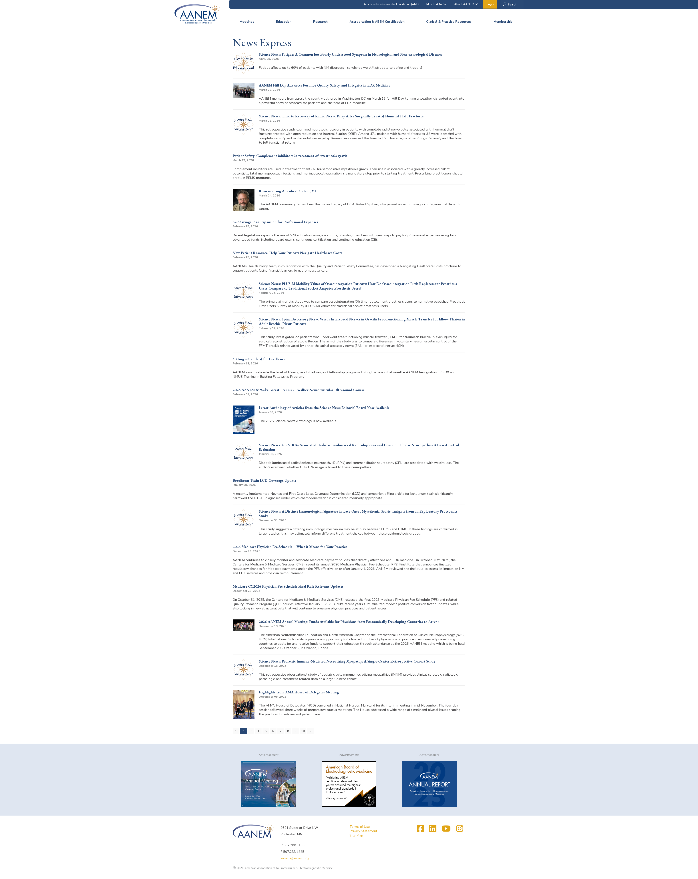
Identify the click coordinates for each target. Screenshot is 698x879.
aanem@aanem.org (294, 858)
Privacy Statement (363, 831)
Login (490, 4)
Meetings (247, 21)
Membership (503, 21)
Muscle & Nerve (436, 4)
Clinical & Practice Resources (449, 21)
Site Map (356, 835)
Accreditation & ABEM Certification (377, 21)
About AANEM (464, 4)
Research (320, 21)
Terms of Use (360, 826)
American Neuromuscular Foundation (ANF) (391, 4)
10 (303, 731)
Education (283, 21)
